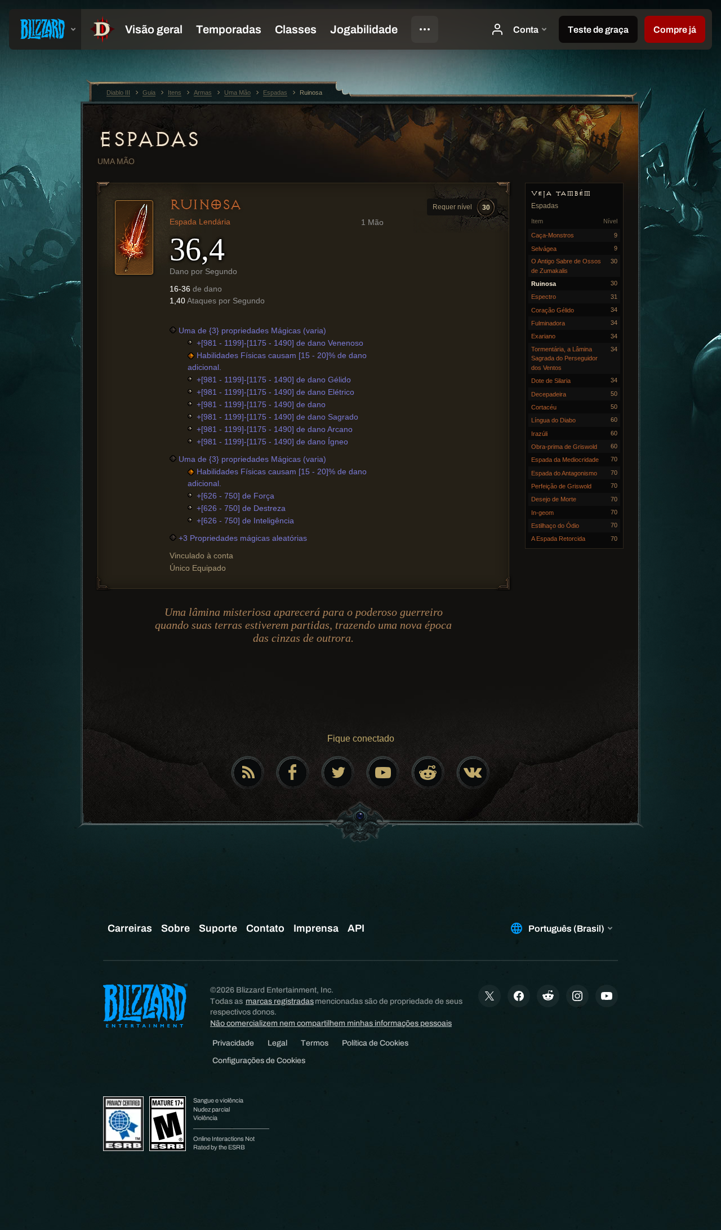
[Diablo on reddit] (428, 773)
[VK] (473, 773)
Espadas (148, 139)
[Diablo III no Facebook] (293, 773)
